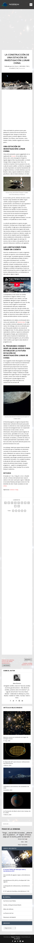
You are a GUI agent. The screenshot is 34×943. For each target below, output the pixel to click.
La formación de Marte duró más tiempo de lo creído (17, 811)
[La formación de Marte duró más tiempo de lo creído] (17, 800)
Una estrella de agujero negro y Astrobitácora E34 (16, 875)
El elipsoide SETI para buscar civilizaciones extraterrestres (16, 762)
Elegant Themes (15, 937)
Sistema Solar (21, 322)
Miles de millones (8, 909)
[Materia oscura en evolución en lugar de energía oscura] (17, 723)
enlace (5, 486)
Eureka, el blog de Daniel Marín (12, 905)
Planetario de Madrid (9, 917)
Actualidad (12, 68)
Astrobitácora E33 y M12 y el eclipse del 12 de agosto (16, 881)
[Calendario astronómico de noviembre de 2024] (17, 776)
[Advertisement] (17, 29)
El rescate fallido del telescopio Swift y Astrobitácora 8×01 (14, 870)
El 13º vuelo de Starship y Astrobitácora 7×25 (16, 891)
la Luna (13, 156)
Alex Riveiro (15, 66)
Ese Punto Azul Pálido (9, 901)
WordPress (17, 939)
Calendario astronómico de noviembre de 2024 (16, 787)
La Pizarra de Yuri (8, 913)
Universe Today (14, 489)
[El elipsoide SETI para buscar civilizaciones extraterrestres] (17, 751)
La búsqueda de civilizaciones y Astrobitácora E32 (16, 886)
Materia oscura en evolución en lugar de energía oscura (15, 738)
